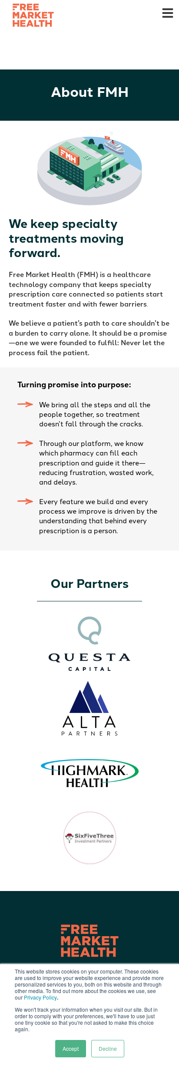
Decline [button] (108, 1048)
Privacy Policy (40, 997)
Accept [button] (71, 1048)
